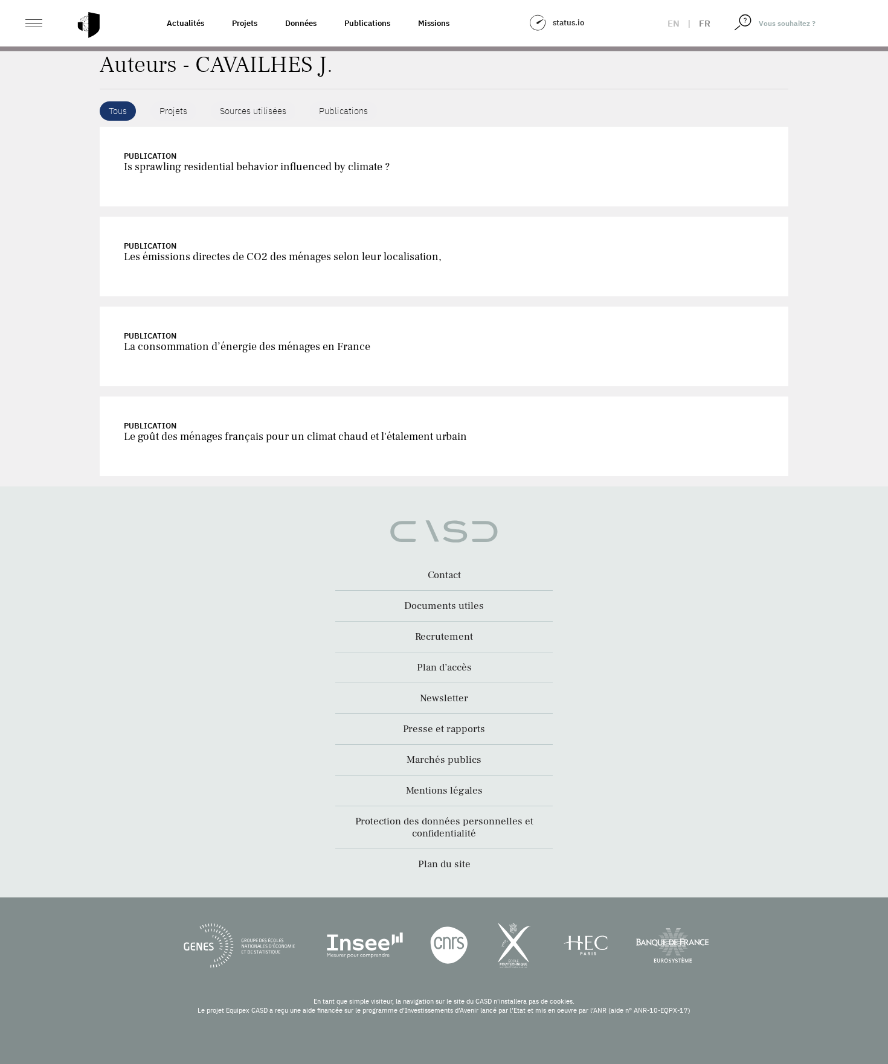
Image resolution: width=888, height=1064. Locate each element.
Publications (367, 23)
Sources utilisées (253, 110)
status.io (568, 23)
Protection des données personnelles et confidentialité (444, 827)
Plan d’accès (444, 667)
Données (301, 23)
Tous (118, 110)
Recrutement (444, 636)
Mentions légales (444, 790)
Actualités (185, 23)
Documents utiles (444, 606)
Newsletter (444, 698)
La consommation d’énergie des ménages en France (247, 347)
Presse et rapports (444, 729)
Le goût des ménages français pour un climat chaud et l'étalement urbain (295, 437)
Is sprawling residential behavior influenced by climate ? (257, 167)
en (674, 23)
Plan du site (444, 864)
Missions (433, 23)
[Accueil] (89, 25)
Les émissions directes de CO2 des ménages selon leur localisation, (283, 257)
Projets (244, 23)
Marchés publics (444, 759)
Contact (444, 575)
